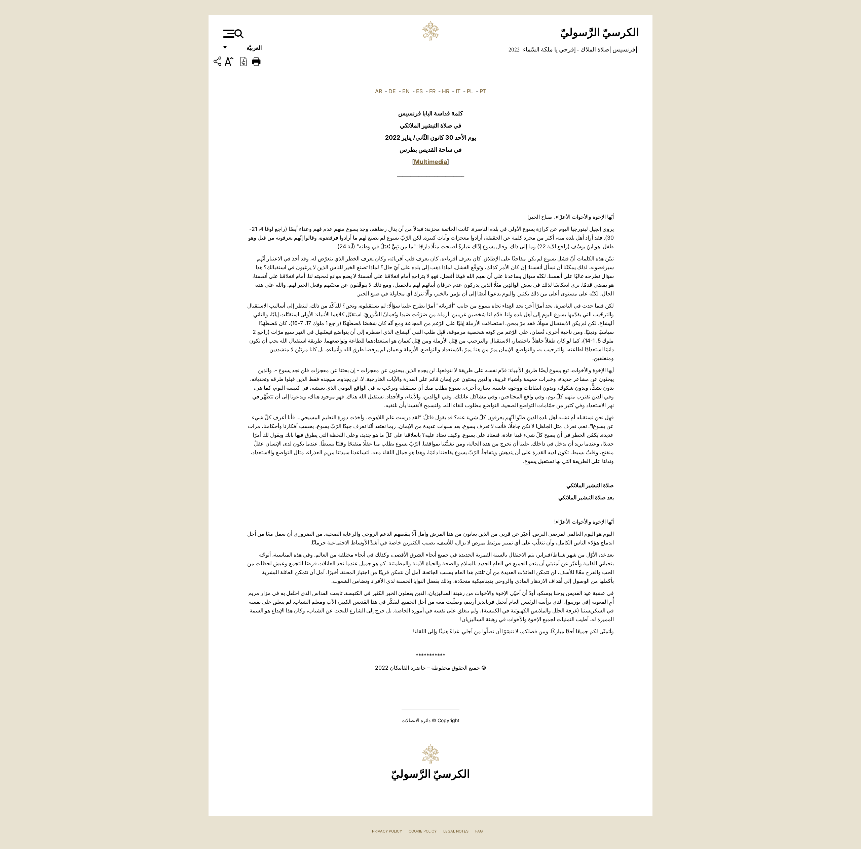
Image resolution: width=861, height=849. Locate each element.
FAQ (479, 831)
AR (378, 91)
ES (419, 91)
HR (445, 91)
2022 (514, 49)
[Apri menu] (227, 33)
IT (458, 91)
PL (470, 91)
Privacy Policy (387, 831)
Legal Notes (456, 831)
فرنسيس (623, 49)
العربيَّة (247, 49)
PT (483, 91)
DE (392, 91)
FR (432, 91)
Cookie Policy (423, 831)
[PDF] (243, 61)
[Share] (218, 62)
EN (406, 91)
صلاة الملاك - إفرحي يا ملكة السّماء (565, 49)
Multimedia (430, 161)
